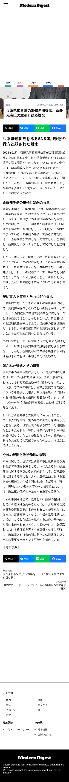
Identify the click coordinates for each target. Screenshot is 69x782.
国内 (8, 700)
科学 (8, 715)
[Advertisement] (34, 36)
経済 (8, 705)
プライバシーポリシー (17, 729)
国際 (40, 700)
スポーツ (10, 710)
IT (39, 710)
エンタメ (42, 705)
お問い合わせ (45, 734)
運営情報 (42, 729)
